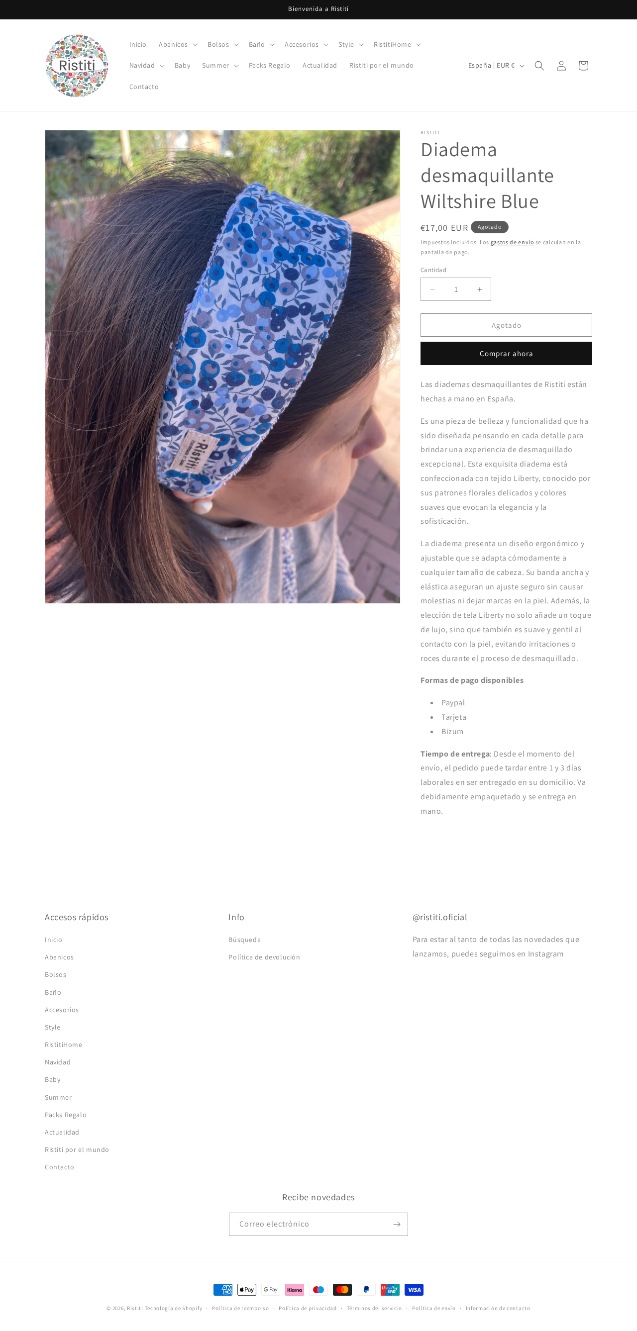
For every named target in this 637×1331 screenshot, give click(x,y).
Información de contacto (498, 1308)
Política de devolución (264, 956)
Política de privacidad (307, 1308)
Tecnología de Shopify (174, 1308)
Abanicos (59, 956)
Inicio (54, 939)
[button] (177, 44)
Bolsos (56, 974)
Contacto (60, 1166)
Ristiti (135, 1308)
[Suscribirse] (397, 1224)
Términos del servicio (375, 1308)
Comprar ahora (506, 353)
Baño (53, 992)
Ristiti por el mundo (77, 1149)
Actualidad (62, 1132)
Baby (52, 1079)
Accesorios (62, 1009)
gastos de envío (512, 242)
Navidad (58, 1061)
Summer (58, 1097)
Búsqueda (244, 939)
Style (53, 1027)
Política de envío (434, 1308)
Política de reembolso (240, 1308)
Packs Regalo (66, 1114)
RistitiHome (64, 1044)
